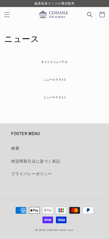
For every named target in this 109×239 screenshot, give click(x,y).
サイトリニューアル (54, 62)
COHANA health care (60, 230)
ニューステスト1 (55, 97)
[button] (7, 14)
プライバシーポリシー (31, 173)
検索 (15, 148)
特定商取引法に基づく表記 (35, 161)
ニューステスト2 (55, 79)
